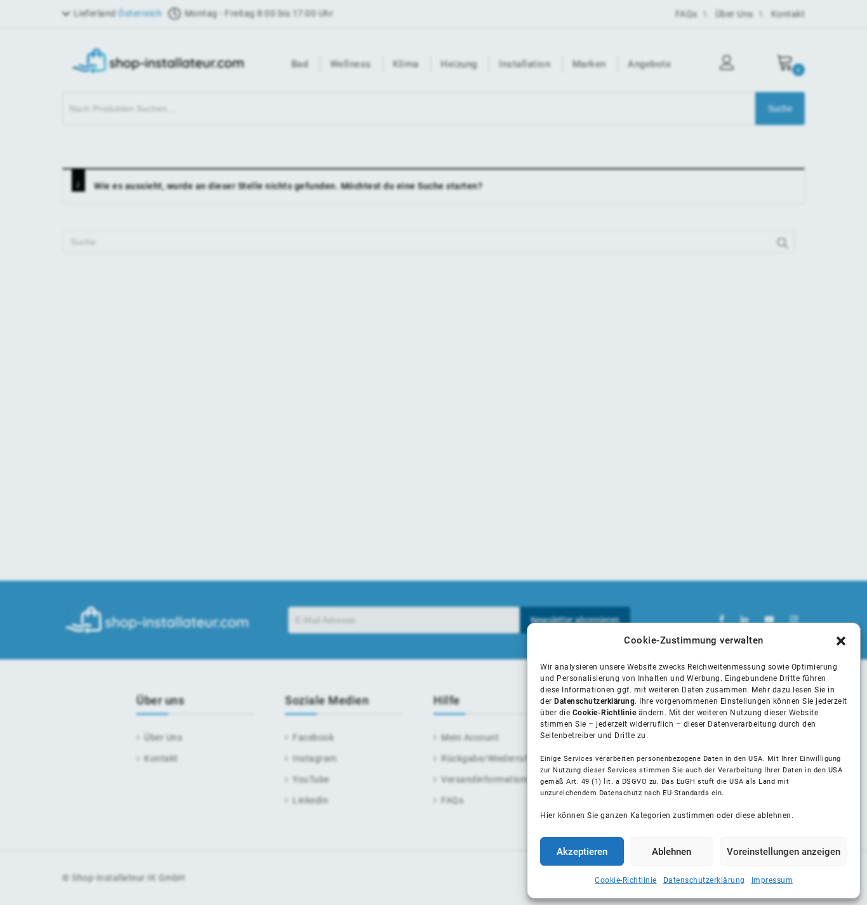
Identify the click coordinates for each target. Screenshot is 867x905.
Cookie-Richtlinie (626, 880)
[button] (841, 641)
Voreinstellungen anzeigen (783, 851)
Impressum (772, 880)
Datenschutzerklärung (704, 880)
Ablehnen (671, 851)
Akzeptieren (582, 851)
